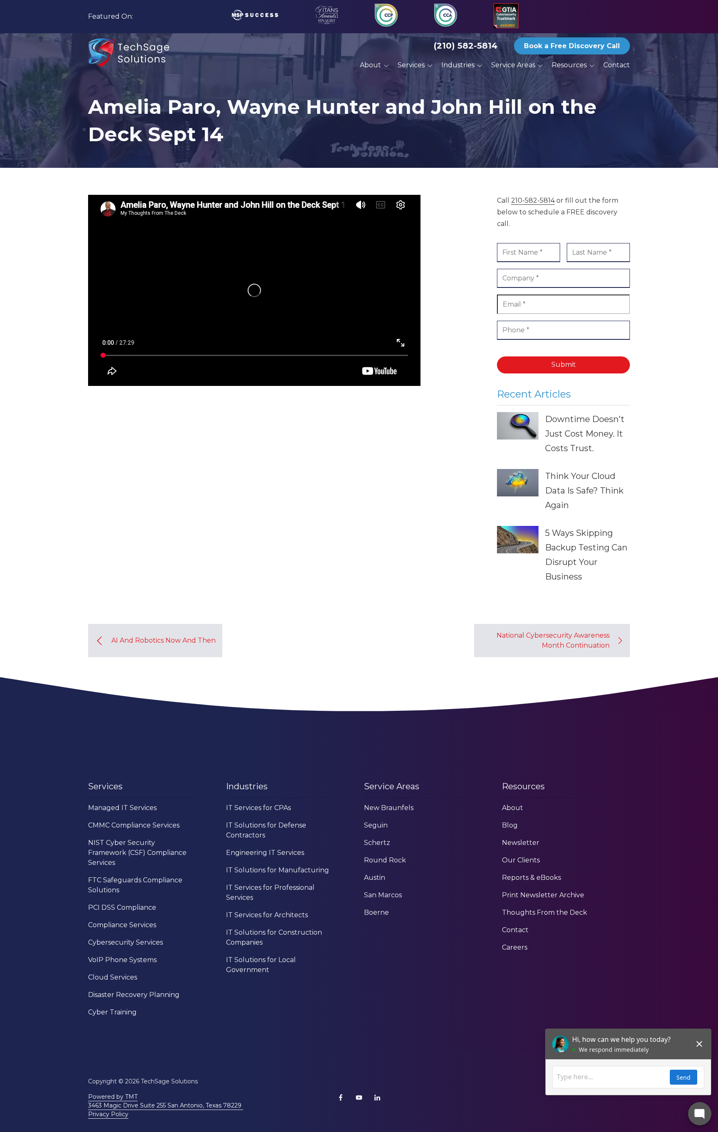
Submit (563, 364)
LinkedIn (377, 1097)
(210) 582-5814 (465, 46)
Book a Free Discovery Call (572, 46)
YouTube (359, 1097)
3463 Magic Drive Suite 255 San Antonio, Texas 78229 (165, 1105)
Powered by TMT (113, 1096)
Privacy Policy (108, 1114)
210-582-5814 (533, 200)
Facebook (340, 1097)
